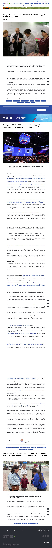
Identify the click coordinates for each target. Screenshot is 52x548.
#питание (33, 102)
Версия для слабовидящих (45, 1)
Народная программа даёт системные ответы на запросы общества (27, 212)
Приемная (32, 5)
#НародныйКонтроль (20, 102)
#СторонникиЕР (22, 449)
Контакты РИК (6, 530)
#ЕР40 (16, 447)
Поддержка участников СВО (26, 7)
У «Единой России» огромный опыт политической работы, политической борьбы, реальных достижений (26, 245)
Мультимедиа (39, 5)
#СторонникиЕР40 (29, 449)
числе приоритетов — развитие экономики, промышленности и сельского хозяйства (22, 333)
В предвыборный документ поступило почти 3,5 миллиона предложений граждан (21, 282)
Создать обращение (41, 109)
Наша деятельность (17, 5)
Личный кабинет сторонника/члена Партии (41, 3)
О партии (4, 5)
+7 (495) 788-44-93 (43, 530)
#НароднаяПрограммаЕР (41, 447)
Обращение (29, 3)
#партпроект (27, 102)
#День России (24, 523)
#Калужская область (10, 447)
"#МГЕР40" (35, 523)
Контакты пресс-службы (18, 530)
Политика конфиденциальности (7, 543)
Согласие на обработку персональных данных (9, 545)
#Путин (22, 447)
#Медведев (27, 447)
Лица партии (10, 5)
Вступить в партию (46, 5)
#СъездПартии (33, 447)
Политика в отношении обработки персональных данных (11, 544)
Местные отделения (25, 5)
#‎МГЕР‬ (30, 523)
